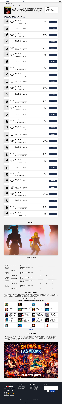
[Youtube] (8, 390)
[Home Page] (5, 1)
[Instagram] (9, 390)
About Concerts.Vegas (11, 388)
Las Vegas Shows (21, 338)
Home (4, 3)
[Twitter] (10, 390)
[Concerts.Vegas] (9, 386)
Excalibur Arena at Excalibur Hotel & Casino (21, 21)
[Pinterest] (12, 390)
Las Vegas (20, 23)
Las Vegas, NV (22, 265)
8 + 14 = (45, 391)
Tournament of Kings (14, 265)
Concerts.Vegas (28, 295)
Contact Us (5, 388)
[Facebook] (6, 390)
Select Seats (53, 21)
